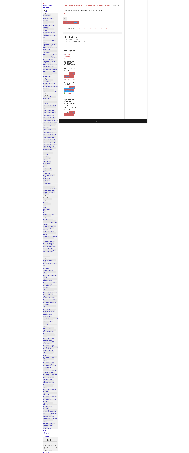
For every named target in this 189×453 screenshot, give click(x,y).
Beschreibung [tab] (68, 33)
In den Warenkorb (71, 23)
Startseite (65, 5)
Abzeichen (71, 5)
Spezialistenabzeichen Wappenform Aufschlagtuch (98, 5)
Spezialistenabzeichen (79, 5)
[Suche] (56, 443)
